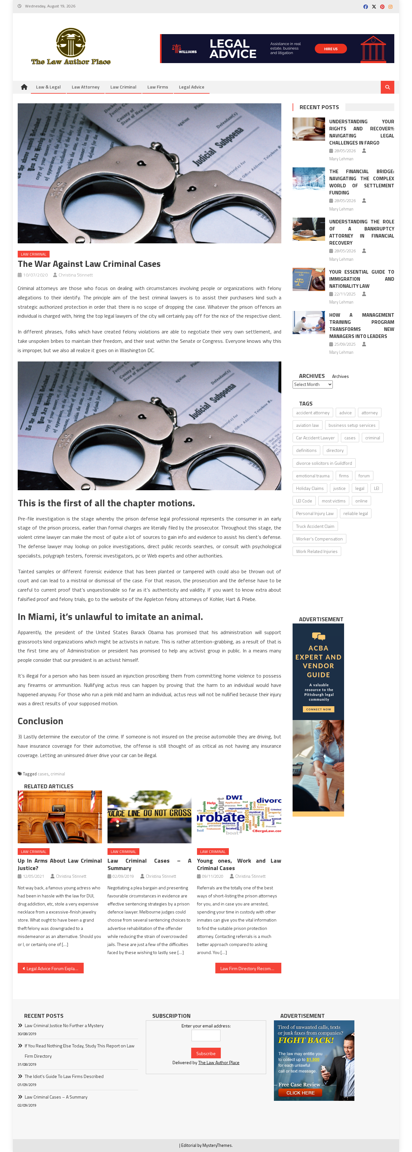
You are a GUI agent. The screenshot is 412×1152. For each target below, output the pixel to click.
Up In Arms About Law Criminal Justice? (60, 864)
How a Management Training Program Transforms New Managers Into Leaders (361, 325)
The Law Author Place (218, 1062)
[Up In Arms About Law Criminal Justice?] (60, 817)
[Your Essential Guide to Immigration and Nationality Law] (309, 279)
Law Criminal (123, 86)
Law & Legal (48, 86)
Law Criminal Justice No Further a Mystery (64, 1025)
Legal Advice (191, 86)
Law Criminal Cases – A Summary (150, 864)
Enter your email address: (206, 1025)
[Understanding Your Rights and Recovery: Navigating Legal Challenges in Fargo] (309, 129)
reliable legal (355, 513)
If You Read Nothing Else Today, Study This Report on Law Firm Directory (80, 1050)
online (361, 500)
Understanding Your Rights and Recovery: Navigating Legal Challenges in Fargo (361, 132)
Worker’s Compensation (319, 538)
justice (339, 488)
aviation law (307, 425)
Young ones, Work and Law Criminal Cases (239, 864)
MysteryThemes (217, 1145)
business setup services (352, 425)
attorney (369, 412)
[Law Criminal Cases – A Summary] (150, 817)
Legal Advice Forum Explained (55, 968)
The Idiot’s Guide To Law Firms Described (64, 1076)
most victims (334, 500)
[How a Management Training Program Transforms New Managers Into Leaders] (309, 322)
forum (364, 475)
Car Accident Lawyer (315, 437)
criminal (58, 774)
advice (345, 412)
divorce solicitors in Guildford (324, 463)
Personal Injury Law (315, 513)
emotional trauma (313, 475)
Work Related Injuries (317, 551)
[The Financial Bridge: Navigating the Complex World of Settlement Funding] (309, 179)
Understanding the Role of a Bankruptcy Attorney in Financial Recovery (361, 232)
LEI (376, 488)
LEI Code (304, 500)
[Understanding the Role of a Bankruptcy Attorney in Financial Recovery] (309, 229)
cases (43, 774)
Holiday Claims (310, 488)
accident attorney (313, 412)
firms (344, 475)
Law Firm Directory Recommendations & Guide (250, 968)
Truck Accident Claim (315, 526)
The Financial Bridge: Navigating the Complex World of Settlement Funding (361, 182)
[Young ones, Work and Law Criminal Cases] (239, 817)
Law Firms (157, 86)
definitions (306, 450)
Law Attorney (85, 86)
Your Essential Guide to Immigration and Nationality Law (361, 279)
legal (359, 488)
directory (335, 450)
